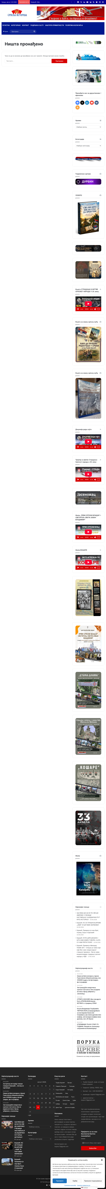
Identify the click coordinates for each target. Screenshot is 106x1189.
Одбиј (75, 1181)
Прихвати (59, 1181)
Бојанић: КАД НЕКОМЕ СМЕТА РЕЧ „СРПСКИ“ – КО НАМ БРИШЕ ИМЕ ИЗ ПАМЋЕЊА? (59, 2)
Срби (74, 1100)
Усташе (65, 1104)
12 (38, 1098)
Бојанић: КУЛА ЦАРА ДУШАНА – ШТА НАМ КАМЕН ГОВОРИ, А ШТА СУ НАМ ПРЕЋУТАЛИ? (88, 940)
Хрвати (72, 1104)
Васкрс (70, 1082)
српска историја (70, 1107)
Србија (58, 1104)
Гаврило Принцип (61, 1086)
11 (34, 1098)
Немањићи (59, 1093)
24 (30, 1107)
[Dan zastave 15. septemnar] (88, 159)
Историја (70, 1090)
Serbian (85, 1187)
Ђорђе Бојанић (60, 1082)
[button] (102, 1160)
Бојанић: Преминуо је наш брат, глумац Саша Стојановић (19, 1163)
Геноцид (71, 1086)
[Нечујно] (95, 309)
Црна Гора (59, 1107)
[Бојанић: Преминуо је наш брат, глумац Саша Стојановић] (7, 1161)
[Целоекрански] (99, 309)
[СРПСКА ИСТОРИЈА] (18, 13)
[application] (88, 303)
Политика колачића (70, 1185)
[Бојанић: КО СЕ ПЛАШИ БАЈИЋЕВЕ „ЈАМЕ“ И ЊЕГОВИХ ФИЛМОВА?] (7, 1145)
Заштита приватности (83, 1185)
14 (46, 1098)
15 (50, 1098)
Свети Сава (66, 1100)
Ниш (66, 1093)
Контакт (25, 25)
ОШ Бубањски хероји (62, 1097)
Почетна (6, 25)
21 (46, 1103)
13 (42, 1098)
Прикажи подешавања (93, 1181)
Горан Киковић (60, 1090)
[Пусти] (78, 309)
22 (50, 1103)
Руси (72, 1097)
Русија (58, 1100)
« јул (29, 1115)
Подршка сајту (37, 25)
